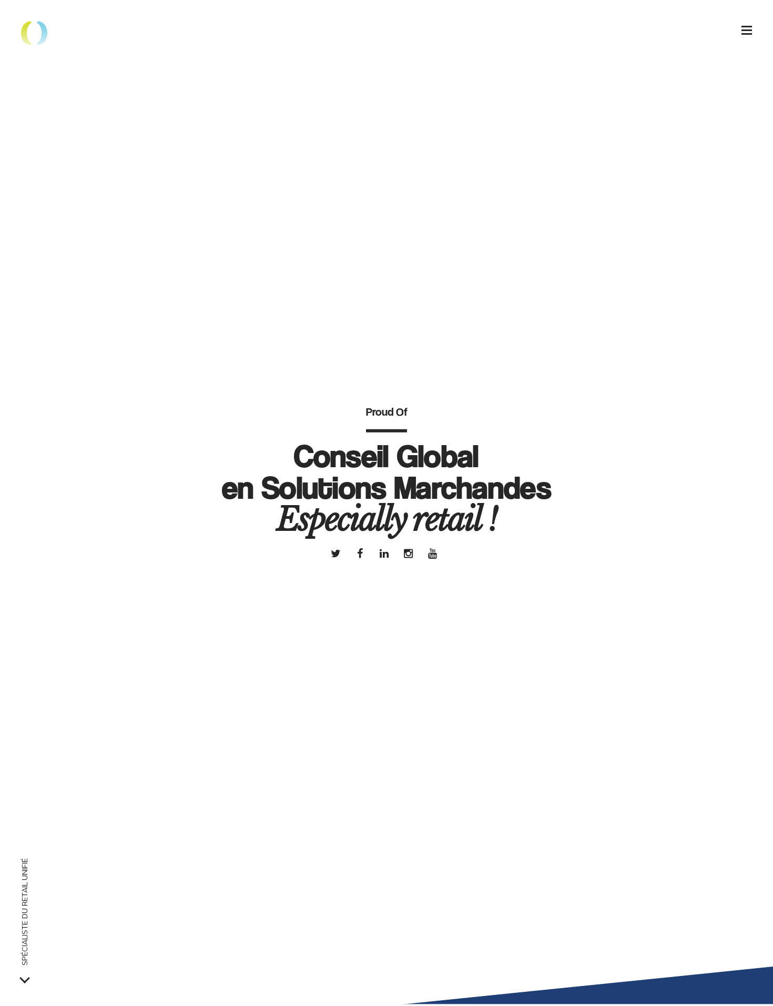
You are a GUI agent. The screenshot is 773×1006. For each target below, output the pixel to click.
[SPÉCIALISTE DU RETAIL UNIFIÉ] (24, 978)
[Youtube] (432, 553)
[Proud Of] (34, 34)
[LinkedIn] (383, 553)
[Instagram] (408, 553)
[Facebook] (359, 553)
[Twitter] (335, 553)
